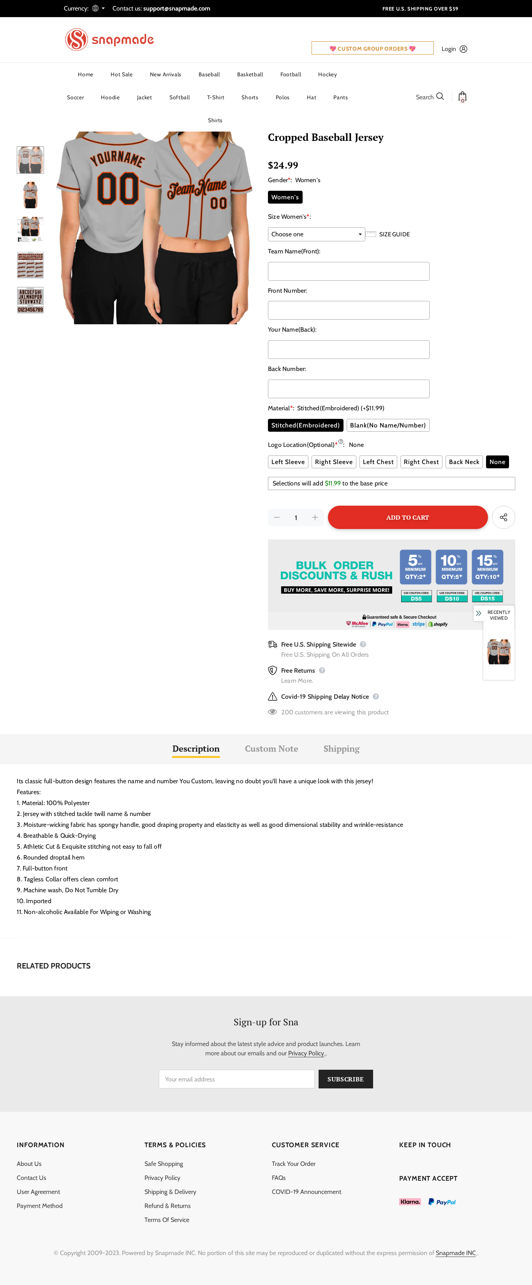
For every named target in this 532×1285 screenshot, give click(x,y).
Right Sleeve (334, 462)
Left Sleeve (288, 462)
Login (449, 49)
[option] (154, 222)
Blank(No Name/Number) (388, 425)
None (498, 462)
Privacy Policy (306, 1053)
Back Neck (464, 462)
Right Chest (421, 462)
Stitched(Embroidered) (305, 425)
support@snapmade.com (176, 8)
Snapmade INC (456, 1253)
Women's (285, 197)
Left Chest (378, 462)
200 (287, 712)
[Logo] (114, 39)
